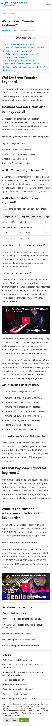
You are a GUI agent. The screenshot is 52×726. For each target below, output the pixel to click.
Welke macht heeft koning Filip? (17, 660)
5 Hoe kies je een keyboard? (15, 57)
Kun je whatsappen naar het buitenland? (21, 645)
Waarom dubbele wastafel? (15, 613)
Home (4, 14)
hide (34, 38)
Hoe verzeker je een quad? (14, 684)
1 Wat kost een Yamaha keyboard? (18, 44)
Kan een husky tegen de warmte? (17, 633)
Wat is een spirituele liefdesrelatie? (18, 639)
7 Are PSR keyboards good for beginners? (21, 63)
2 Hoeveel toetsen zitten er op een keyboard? (23, 47)
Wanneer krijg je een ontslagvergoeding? (21, 618)
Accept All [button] (24, 720)
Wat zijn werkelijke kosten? (15, 694)
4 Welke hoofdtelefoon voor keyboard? (20, 54)
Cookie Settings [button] (10, 720)
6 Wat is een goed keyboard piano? (19, 60)
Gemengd (11, 14)
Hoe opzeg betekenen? (13, 679)
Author (16, 30)
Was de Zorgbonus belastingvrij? (17, 689)
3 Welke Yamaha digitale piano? (17, 51)
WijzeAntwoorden (14, 2)
